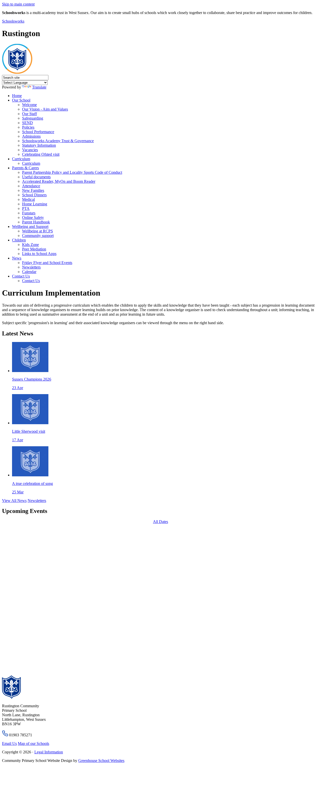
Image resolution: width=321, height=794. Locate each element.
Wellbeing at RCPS (37, 231)
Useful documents (36, 177)
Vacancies (30, 150)
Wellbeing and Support (30, 226)
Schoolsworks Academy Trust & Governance (58, 141)
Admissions (31, 136)
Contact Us (21, 276)
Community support (38, 235)
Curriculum (21, 159)
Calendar (29, 272)
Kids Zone (30, 244)
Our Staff (29, 114)
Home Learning (34, 204)
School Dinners (34, 195)
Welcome (29, 105)
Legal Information (48, 752)
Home (17, 96)
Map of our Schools (33, 743)
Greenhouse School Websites (101, 760)
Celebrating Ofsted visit (40, 154)
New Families (33, 190)
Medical (28, 199)
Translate (39, 87)
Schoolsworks (13, 21)
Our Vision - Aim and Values (45, 109)
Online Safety (33, 217)
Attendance (31, 186)
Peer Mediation (34, 249)
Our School (21, 100)
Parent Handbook (36, 222)
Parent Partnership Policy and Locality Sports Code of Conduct (72, 172)
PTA (26, 208)
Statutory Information (39, 145)
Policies (28, 127)
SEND (27, 123)
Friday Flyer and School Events (47, 262)
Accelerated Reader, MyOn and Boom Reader (58, 181)
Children (19, 240)
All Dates (160, 521)
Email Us (9, 743)
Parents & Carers (25, 168)
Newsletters (31, 267)
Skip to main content (18, 4)
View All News (14, 500)
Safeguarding (32, 118)
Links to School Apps (39, 253)
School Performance (38, 132)
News (16, 258)
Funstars (28, 213)
